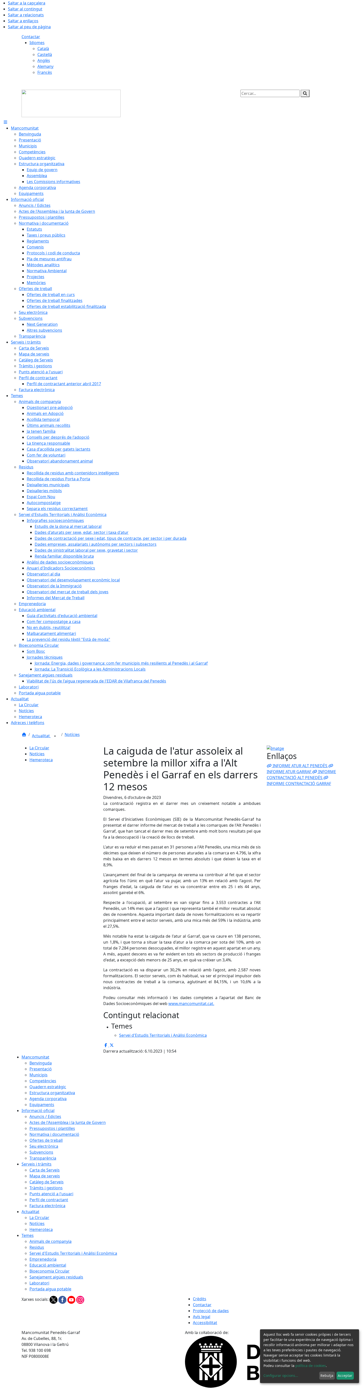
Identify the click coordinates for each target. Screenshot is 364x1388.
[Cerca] (305, 93)
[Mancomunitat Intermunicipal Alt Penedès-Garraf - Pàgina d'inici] (71, 103)
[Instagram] (80, 1299)
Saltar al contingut (25, 9)
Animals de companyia (50, 1241)
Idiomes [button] (37, 42)
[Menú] (5, 122)
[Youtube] (71, 1299)
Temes (28, 1235)
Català (43, 48)
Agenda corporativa (48, 1098)
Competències (42, 1081)
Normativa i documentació (54, 1134)
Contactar (31, 36)
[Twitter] (54, 1299)
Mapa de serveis (44, 1176)
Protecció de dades (211, 1310)
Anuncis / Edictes (45, 1116)
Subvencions (41, 1152)
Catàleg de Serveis (46, 1182)
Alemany (45, 66)
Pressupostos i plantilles (52, 1128)
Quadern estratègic (47, 1086)
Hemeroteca (41, 759)
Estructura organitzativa (52, 1092)
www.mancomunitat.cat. (191, 1003)
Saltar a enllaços (23, 21)
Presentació (40, 1069)
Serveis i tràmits (37, 1164)
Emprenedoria (42, 1259)
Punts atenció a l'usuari (51, 1194)
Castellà (44, 54)
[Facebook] (62, 1299)
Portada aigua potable (50, 1289)
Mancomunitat (35, 1057)
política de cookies (310, 1365)
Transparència (42, 1158)
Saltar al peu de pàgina (29, 26)
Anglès (43, 60)
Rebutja (326, 1375)
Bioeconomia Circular (49, 1271)
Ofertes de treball (46, 1140)
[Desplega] (55, 736)
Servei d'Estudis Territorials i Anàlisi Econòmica (73, 1253)
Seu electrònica (43, 1146)
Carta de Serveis (44, 1170)
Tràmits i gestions (46, 1188)
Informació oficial (38, 1110)
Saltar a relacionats (26, 15)
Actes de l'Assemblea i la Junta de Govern (67, 1122)
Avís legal (201, 1316)
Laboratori (39, 1283)
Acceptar (345, 1375)
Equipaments (41, 1104)
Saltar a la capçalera (26, 3)
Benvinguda (40, 1063)
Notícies (72, 734)
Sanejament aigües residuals (56, 1277)
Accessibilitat (205, 1322)
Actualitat (41, 735)
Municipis (38, 1075)
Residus (36, 1247)
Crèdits (199, 1299)
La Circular (39, 748)
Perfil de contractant (48, 1199)
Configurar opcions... (280, 1375)
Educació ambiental (47, 1265)
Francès (44, 72)
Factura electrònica (47, 1205)
